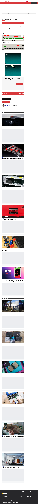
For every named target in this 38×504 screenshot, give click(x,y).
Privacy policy (20, 496)
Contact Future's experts (14, 496)
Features (3, 20)
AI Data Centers (15, 13)
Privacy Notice (4, 86)
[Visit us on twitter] (25, 1)
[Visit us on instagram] (26, 1)
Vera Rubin (34, 13)
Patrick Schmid (7, 20)
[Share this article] (2, 26)
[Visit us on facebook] (24, 1)
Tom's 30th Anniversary (27, 13)
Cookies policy (29, 496)
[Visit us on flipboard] (28, 1)
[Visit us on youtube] (27, 1)
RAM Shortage (20, 13)
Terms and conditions (4, 496)
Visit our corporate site (30, 491)
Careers (3, 499)
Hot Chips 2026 (9, 13)
